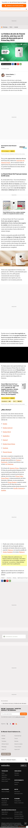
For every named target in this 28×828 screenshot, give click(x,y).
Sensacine (16, 782)
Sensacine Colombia (18, 816)
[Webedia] (5, 766)
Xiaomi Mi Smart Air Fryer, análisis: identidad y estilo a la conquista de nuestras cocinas (14, 213)
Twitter (15, 64)
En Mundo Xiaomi (6, 210)
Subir (22, 765)
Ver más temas (6, 754)
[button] (10, 74)
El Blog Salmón (17, 800)
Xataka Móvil (7, 432)
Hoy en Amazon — (8, 398)
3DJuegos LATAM (18, 812)
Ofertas (14, 577)
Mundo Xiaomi (7, 452)
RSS (16, 723)
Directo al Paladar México (7, 818)
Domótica (9, 577)
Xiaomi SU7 (17, 749)
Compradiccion (5, 804)
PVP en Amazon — (8, 151)
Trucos (16, 738)
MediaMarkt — (6, 401)
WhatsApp (5, 27)
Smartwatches (17, 735)
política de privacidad (20, 717)
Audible (3, 490)
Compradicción (6, 458)
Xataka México (5, 812)
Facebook (13, 64)
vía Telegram (9, 464)
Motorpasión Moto (18, 793)
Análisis (3, 738)
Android (16, 27)
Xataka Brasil (4, 814)
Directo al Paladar (5, 791)
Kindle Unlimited (18, 488)
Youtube (13, 723)
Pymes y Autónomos (19, 802)
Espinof (5, 440)
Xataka (5, 424)
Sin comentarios (7, 64)
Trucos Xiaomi (17, 746)
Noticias (16, 741)
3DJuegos (16, 773)
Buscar (26, 759)
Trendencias (4, 800)
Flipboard (18, 64)
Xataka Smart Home (9, 444)
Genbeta (5, 448)
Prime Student (12, 482)
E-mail (21, 64)
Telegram (10, 550)
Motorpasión (17, 791)
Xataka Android (7, 428)
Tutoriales (4, 741)
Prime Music (5, 478)
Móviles (3, 735)
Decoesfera (4, 802)
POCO (11, 27)
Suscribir (23, 714)
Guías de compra (18, 744)
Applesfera (6, 436)
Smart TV (4, 749)
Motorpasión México (19, 818)
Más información (22, 826)
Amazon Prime (14, 468)
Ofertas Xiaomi (5, 744)
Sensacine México (18, 814)
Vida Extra (16, 775)
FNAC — (17, 401)
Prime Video (19, 476)
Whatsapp (4, 746)
